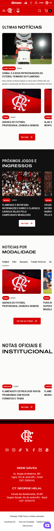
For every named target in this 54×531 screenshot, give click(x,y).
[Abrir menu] (4, 10)
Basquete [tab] (24, 261)
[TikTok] (20, 450)
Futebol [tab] (5, 261)
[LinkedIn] (40, 450)
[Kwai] (47, 450)
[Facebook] (33, 450)
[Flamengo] (14, 10)
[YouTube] (7, 450)
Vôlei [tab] (14, 261)
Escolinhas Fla (9, 522)
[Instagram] (13, 450)
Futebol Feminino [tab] (38, 261)
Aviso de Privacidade (26, 522)
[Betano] (16, 3)
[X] (27, 450)
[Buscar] (39, 11)
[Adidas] (25, 3)
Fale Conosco (28, 525)
